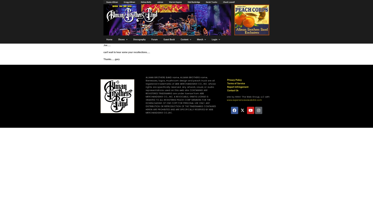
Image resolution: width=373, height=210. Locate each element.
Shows (121, 39)
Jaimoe (160, 2)
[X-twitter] (242, 110)
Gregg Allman (129, 2)
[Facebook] (234, 110)
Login (214, 39)
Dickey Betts (146, 2)
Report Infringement (237, 87)
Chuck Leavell (229, 2)
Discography (139, 39)
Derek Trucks (211, 2)
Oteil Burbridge (194, 2)
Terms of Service (236, 83)
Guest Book (169, 39)
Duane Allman (112, 2)
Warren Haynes (175, 2)
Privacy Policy (234, 80)
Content (184, 39)
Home (109, 39)
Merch (200, 39)
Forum (154, 39)
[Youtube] (250, 110)
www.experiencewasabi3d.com (244, 100)
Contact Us (232, 90)
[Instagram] (258, 110)
